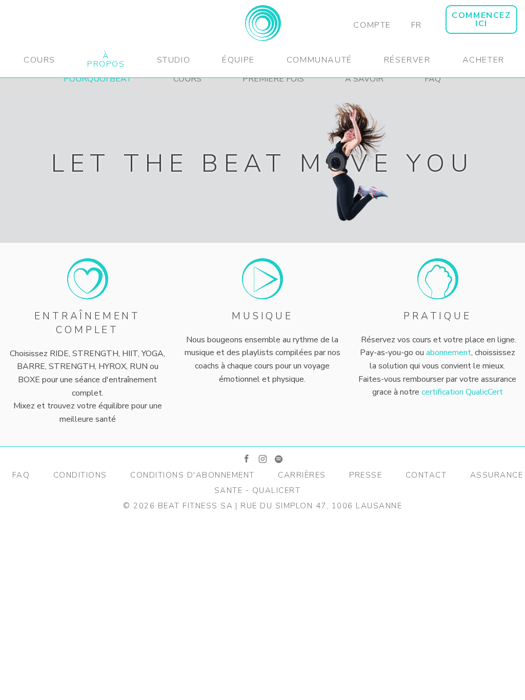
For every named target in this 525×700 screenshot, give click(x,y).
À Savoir (364, 79)
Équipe (238, 60)
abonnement (448, 352)
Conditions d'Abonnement (192, 475)
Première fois (273, 79)
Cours (39, 60)
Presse (365, 475)
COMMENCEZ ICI (481, 19)
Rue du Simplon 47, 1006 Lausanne (321, 506)
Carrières (302, 475)
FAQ (433, 79)
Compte (372, 25)
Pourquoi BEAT (98, 79)
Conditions (80, 475)
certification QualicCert (462, 392)
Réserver (407, 60)
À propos (106, 60)
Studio (174, 60)
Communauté (319, 60)
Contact (426, 475)
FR (416, 25)
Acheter (483, 60)
